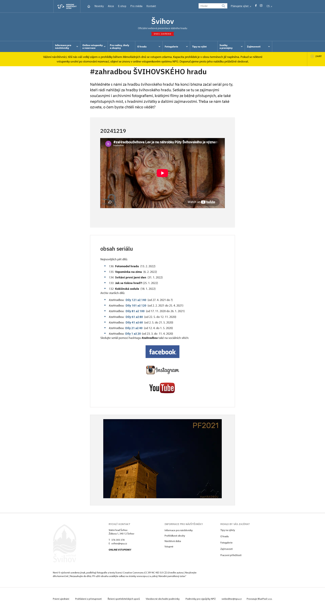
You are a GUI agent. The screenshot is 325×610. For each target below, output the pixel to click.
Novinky (99, 6)
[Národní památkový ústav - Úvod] (66, 6)
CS (268, 6)
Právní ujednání (61, 598)
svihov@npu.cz (119, 543)
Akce (111, 6)
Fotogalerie (226, 542)
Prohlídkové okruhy (175, 535)
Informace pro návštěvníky (179, 530)
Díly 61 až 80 (134, 317)
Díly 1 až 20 (133, 333)
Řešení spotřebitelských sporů (124, 598)
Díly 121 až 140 (136, 300)
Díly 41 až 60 (134, 322)
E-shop (122, 6)
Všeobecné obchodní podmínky (163, 598)
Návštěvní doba (173, 541)
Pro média (136, 6)
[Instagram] (261, 6)
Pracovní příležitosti (231, 555)
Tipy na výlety (227, 530)
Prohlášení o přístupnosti (88, 598)
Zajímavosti (226, 548)
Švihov (162, 21)
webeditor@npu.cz (232, 598)
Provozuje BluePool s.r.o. (259, 598)
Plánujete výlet (240, 6)
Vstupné (169, 546)
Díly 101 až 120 (136, 305)
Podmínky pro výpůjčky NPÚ (201, 598)
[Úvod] (88, 6)
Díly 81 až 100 (135, 311)
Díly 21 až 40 (134, 328)
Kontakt (151, 6)
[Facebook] (256, 6)
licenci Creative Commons (129, 572)
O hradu (224, 536)
